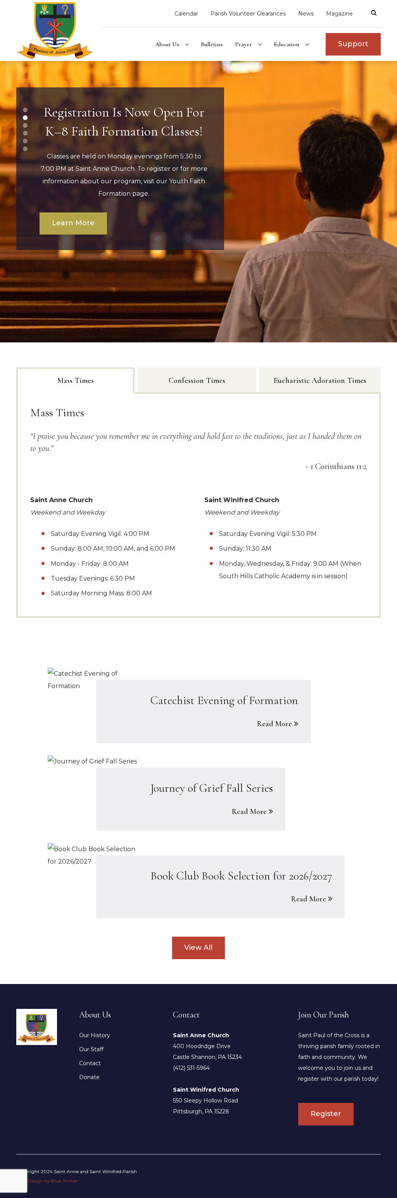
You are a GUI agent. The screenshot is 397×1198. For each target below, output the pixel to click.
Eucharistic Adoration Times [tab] (320, 380)
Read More (274, 724)
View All (198, 947)
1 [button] (25, 110)
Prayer (243, 44)
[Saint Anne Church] (36, 1026)
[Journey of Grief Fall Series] (198, 793)
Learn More (73, 235)
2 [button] (25, 117)
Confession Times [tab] (197, 380)
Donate (89, 1077)
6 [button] (25, 148)
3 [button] (25, 125)
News (306, 13)
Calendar (186, 13)
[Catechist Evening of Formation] (198, 705)
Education (286, 44)
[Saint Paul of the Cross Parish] (59, 30)
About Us (167, 44)
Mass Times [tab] (75, 380)
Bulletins (212, 44)
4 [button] (25, 133)
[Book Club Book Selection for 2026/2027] (198, 880)
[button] (187, 45)
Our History (94, 1035)
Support (353, 44)
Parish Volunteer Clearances (248, 13)
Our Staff (91, 1049)
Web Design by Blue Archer (47, 1181)
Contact (90, 1063)
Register (326, 1113)
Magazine (339, 13)
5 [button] (25, 141)
